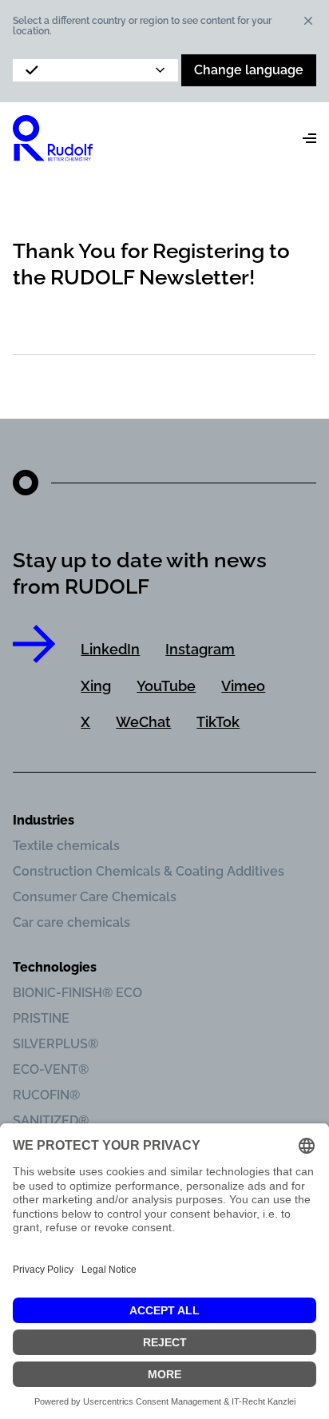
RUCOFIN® (46, 1095)
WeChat (143, 721)
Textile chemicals (66, 845)
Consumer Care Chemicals (94, 896)
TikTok (218, 721)
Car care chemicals (71, 922)
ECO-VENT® (51, 1069)
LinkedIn (110, 649)
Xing (96, 686)
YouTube (166, 686)
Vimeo (243, 686)
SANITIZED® (51, 1120)
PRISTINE (41, 1018)
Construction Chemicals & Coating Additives (148, 871)
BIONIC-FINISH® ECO (77, 992)
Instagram (200, 649)
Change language (248, 70)
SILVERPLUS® (55, 1043)
